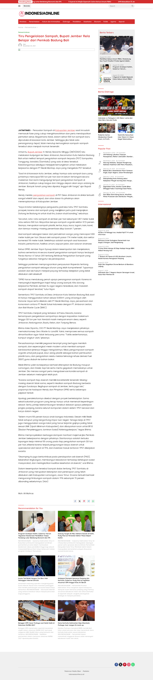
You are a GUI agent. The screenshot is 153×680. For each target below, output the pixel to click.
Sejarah (122, 22)
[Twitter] (120, 665)
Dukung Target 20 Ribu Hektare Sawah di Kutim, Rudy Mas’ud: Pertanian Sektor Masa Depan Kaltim (76, 536)
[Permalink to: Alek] (20, 45)
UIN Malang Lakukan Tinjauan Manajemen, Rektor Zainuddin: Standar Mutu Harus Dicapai (118, 156)
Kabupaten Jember (65, 130)
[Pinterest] (124, 665)
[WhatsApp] (133, 665)
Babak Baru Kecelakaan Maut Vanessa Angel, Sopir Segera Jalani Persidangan (118, 172)
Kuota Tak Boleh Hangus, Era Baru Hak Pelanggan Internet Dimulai (33, 579)
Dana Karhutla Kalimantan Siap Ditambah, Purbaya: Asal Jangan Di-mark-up (74, 624)
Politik (105, 22)
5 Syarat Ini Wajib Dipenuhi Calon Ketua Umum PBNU (69, 2)
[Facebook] (116, 665)
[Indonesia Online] (39, 14)
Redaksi (86, 671)
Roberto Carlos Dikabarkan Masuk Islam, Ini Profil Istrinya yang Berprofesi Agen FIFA (106, 137)
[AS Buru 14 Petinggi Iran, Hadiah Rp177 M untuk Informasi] (116, 218)
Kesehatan (88, 22)
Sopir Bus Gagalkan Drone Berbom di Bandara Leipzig (115, 265)
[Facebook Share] (75, 501)
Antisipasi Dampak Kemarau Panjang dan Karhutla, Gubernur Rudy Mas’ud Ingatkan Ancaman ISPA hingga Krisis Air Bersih (74, 580)
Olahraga (66, 22)
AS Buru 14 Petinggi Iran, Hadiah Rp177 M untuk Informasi (115, 233)
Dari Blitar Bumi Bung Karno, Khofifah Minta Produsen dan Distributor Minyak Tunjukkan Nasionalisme (117, 195)
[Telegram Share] (88, 501)
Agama (113, 22)
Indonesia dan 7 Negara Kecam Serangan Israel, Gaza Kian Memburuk (116, 273)
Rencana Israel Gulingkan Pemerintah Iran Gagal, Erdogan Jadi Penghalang (114, 241)
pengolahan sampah (44, 195)
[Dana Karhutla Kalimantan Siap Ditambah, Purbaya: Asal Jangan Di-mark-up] (76, 610)
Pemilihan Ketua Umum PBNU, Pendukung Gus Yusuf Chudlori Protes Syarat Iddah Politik (115, 60)
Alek (24, 44)
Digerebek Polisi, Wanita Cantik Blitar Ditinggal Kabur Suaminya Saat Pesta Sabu (117, 188)
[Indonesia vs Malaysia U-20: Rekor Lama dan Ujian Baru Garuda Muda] (116, 105)
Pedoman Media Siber (73, 671)
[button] (132, 6)
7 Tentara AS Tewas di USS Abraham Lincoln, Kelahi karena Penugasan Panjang (114, 257)
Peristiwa (23, 22)
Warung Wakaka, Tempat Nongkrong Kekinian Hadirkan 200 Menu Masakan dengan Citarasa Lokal (117, 163)
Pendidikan (77, 22)
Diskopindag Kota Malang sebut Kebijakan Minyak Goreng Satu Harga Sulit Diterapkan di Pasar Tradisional (117, 179)
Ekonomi (97, 22)
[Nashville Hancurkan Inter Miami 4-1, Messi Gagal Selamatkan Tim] (126, 128)
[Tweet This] (79, 501)
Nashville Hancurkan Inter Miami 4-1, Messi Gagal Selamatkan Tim (126, 137)
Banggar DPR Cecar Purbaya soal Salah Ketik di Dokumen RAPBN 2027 (36, 624)
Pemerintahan (34, 22)
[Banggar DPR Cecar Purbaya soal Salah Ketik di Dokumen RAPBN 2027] (36, 610)
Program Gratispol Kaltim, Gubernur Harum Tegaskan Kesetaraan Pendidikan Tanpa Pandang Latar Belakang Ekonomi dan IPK (34, 536)
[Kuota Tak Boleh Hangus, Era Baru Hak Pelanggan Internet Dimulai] (36, 565)
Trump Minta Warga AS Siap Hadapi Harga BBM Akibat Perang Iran (116, 249)
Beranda (27, 6)
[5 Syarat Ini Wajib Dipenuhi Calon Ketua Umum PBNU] (105, 78)
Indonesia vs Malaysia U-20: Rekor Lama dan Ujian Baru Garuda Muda (115, 119)
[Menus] (19, 6)
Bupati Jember (35, 151)
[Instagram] (129, 665)
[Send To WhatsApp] (93, 501)
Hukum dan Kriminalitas (51, 22)
